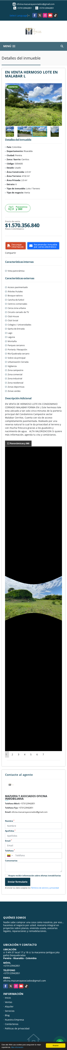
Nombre (9, 821)
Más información (17, 1047)
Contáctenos (11, 1024)
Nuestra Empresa (14, 1019)
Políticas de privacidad (17, 1028)
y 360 (21, 208)
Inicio (8, 997)
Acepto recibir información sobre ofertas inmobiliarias (34, 875)
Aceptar (56, 1045)
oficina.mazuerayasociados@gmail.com (29, 812)
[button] (59, 86)
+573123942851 (24, 8)
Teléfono (10, 850)
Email (8, 840)
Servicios (9, 1010)
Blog (7, 1015)
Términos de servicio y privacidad (45, 888)
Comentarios (11, 860)
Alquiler (9, 1006)
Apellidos (10, 830)
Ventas (8, 1002)
